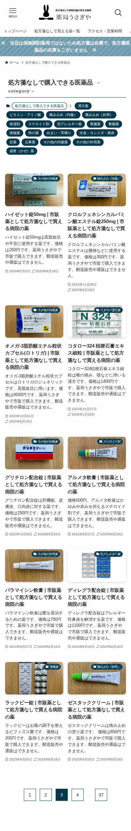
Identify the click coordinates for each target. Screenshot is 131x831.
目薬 (13, 142)
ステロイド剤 (38, 124)
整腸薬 (113, 124)
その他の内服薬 (55, 142)
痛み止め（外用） (99, 115)
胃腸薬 (95, 124)
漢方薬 (83, 106)
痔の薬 (33, 133)
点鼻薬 (30, 142)
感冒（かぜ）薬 (22, 151)
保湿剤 (15, 124)
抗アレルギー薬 (69, 124)
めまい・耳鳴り (59, 133)
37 (101, 794)
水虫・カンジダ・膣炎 (96, 133)
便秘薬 (15, 133)
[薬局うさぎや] (65, 12)
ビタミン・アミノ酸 (25, 115)
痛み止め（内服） (63, 115)
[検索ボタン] (118, 12)
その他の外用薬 (88, 142)
